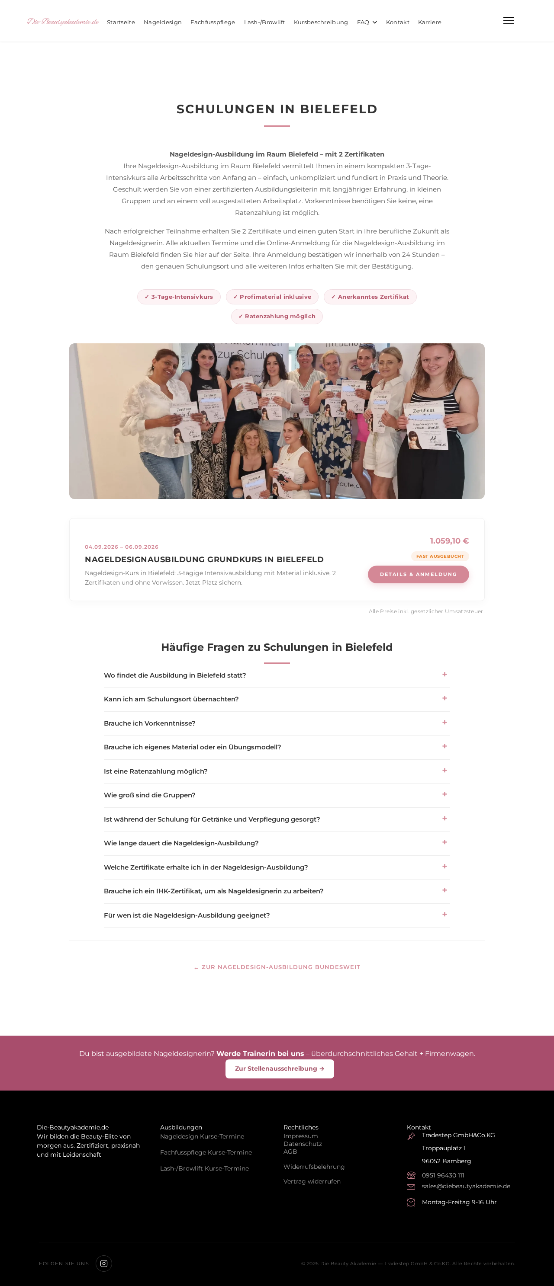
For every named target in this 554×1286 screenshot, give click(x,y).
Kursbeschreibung (321, 22)
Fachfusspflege (212, 22)
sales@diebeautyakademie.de (466, 1186)
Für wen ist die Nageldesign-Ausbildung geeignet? (187, 915)
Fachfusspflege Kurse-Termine (206, 1152)
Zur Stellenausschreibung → (280, 1068)
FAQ (363, 22)
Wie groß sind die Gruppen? (150, 795)
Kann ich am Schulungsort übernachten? (171, 699)
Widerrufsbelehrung (314, 1167)
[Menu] (508, 21)
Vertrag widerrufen (312, 1181)
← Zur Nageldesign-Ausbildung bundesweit (277, 966)
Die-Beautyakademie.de (62, 22)
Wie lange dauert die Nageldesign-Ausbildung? (181, 843)
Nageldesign (163, 22)
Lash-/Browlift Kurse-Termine (204, 1168)
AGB (290, 1151)
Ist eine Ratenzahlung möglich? (156, 771)
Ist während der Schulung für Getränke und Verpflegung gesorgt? (212, 819)
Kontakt (397, 22)
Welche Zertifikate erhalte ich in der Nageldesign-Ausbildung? (206, 867)
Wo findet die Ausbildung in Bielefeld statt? (175, 675)
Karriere (429, 22)
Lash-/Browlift (264, 22)
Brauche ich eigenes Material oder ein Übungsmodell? (192, 747)
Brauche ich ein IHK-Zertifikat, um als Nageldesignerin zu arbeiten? (214, 891)
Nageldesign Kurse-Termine (202, 1136)
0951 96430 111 (443, 1175)
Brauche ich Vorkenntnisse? (150, 723)
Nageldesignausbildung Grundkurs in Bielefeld (204, 559)
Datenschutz (302, 1144)
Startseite (121, 22)
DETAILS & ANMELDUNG (418, 574)
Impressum (300, 1136)
